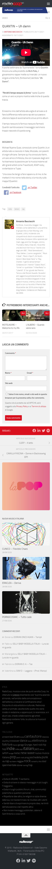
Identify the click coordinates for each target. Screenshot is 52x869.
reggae (20, 761)
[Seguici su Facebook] (34, 430)
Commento (10, 353)
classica (45, 737)
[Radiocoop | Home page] (17, 3)
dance (23, 740)
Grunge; (28, 744)
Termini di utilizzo (39, 406)
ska (39, 761)
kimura (41, 749)
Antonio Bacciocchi (13, 32)
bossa (22, 737)
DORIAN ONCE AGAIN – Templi (28, 637)
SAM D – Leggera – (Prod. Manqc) (31, 671)
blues (17, 736)
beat (12, 737)
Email (30, 373)
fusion (15, 745)
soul (44, 761)
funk (9, 744)
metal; (17, 753)
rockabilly (34, 761)
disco (30, 741)
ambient (5, 737)
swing (25, 765)
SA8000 (15, 695)
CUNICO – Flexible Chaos (15, 548)
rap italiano (13, 762)
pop (13, 757)
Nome (8, 373)
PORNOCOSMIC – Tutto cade (17, 617)
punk (45, 757)
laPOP (5, 753)
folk (4, 744)
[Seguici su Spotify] (48, 430)
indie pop (19, 749)
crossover (14, 740)
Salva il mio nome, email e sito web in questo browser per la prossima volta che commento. (26, 396)
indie (10, 209)
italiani (16, 209)
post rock (20, 757)
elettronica (39, 740)
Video (5, 18)
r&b (3, 761)
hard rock (37, 744)
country (5, 741)
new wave (28, 753)
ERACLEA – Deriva (11, 582)
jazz (37, 749)
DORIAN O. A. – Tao (23, 664)
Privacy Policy (22, 406)
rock (27, 761)
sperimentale (9, 765)
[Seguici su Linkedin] (39, 430)
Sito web (9, 383)
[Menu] (48, 3)
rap (23, 209)
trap (30, 765)
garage (21, 745)
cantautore (33, 736)
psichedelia (35, 757)
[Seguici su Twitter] (43, 430)
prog (27, 757)
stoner (20, 765)
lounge (11, 753)
